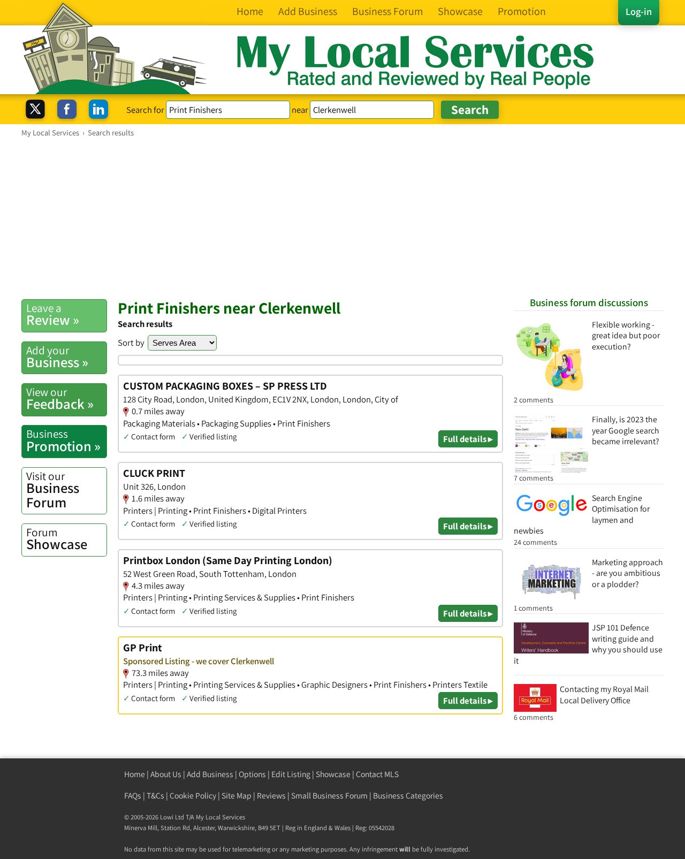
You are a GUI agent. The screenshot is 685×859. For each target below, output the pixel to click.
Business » (57, 357)
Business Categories (408, 795)
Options (252, 774)
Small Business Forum (329, 795)
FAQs (132, 795)
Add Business (210, 774)
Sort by (131, 342)
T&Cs (155, 795)
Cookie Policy (193, 795)
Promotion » (63, 440)
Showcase (56, 538)
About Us (165, 774)
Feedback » (60, 398)
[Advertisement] (342, 218)
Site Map (237, 795)
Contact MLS (377, 774)
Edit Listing (290, 774)
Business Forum (52, 490)
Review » (52, 314)
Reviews (271, 795)
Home (134, 774)
